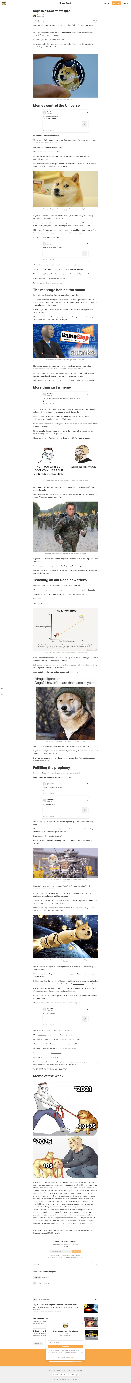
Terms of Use (74, 1350)
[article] (65, 1309)
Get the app (74, 1375)
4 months (91, 590)
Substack (56, 1379)
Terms (69, 1370)
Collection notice (77, 1370)
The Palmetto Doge (55, 1311)
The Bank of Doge (40, 1319)
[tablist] (40, 1277)
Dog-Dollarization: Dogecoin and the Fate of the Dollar (55, 1305)
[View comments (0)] (39, 21)
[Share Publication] (109, 3)
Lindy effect (50, 657)
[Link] (30, 105)
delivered (47, 831)
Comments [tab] (37, 1277)
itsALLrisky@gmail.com (51, 1057)
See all (36, 1343)
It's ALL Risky (40, 14)
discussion (49, 295)
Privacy (64, 1370)
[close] (82, 1323)
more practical (78, 984)
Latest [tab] (40, 1299)
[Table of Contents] (2, 691)
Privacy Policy (79, 1352)
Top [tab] (35, 1299)
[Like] (35, 21)
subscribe (42, 1035)
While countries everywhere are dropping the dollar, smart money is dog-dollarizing (55, 1308)
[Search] (105, 3)
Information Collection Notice (65, 1352)
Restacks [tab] (44, 1277)
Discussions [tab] (46, 1299)
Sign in (125, 3)
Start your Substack (61, 1375)
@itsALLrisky (56, 1053)
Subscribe (116, 3)
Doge (67, 215)
